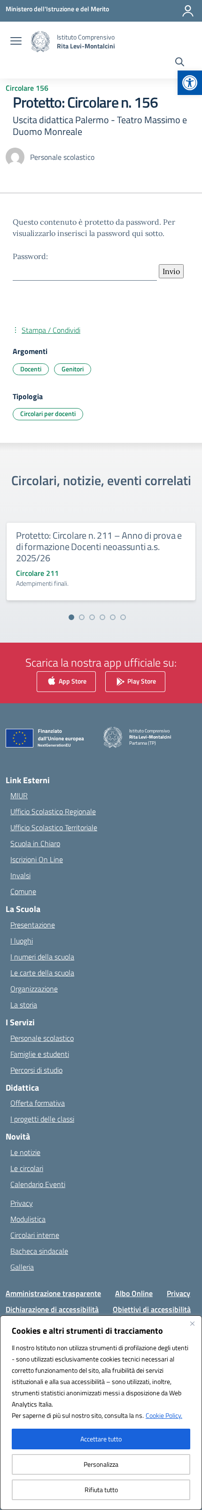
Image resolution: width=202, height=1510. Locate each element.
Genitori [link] (73, 369)
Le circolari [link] (26, 1168)
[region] (101, 1412)
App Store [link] (71, 680)
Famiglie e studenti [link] (39, 1054)
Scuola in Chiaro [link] (35, 843)
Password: (30, 256)
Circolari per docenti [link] (48, 413)
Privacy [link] (21, 1203)
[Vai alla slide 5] (113, 617)
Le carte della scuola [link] (42, 972)
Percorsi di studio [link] (36, 1070)
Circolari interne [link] (34, 1235)
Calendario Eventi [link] (37, 1184)
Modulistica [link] (28, 1219)
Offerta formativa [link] (37, 1103)
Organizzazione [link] (34, 988)
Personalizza (101, 1464)
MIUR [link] (19, 795)
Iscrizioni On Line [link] (36, 859)
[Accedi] (187, 11)
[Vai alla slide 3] (92, 617)
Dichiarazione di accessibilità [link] (52, 1309)
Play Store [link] (141, 680)
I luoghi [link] (21, 940)
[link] (190, 83)
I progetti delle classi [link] (42, 1119)
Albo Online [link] (134, 1293)
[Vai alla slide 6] (123, 617)
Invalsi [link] (20, 875)
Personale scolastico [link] (42, 1038)
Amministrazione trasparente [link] (53, 1293)
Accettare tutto (101, 1439)
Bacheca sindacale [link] (39, 1251)
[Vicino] (192, 1323)
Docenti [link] (30, 369)
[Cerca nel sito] (179, 63)
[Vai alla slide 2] (82, 617)
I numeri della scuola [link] (42, 956)
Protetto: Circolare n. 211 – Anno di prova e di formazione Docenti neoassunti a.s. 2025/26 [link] (99, 546)
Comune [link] (23, 891)
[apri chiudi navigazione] (16, 41)
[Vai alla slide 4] (102, 617)
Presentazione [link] (32, 924)
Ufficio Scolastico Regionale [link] (53, 811)
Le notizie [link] (25, 1152)
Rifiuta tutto (101, 1489)
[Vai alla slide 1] (71, 617)
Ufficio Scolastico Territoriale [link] (53, 827)
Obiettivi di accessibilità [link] (152, 1309)
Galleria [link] (22, 1267)
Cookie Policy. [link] (164, 1415)
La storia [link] (23, 1004)
